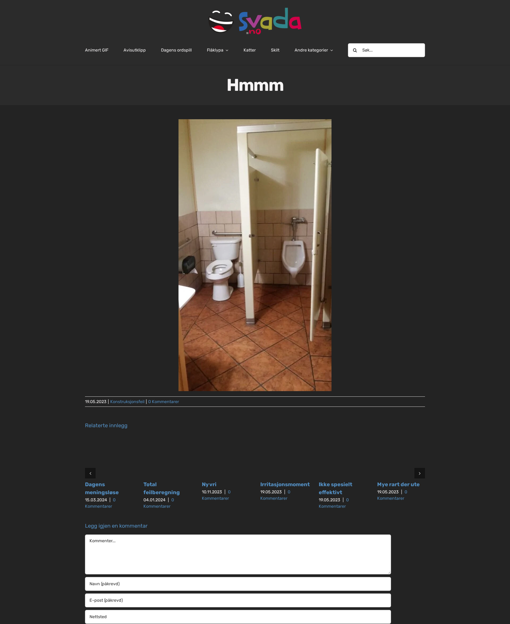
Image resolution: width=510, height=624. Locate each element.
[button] (90, 473)
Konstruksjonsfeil (127, 401)
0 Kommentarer (163, 401)
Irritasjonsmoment (285, 484)
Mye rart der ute (398, 484)
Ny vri (209, 484)
